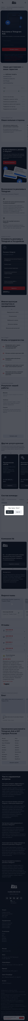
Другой (18, 512)
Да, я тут (10, 512)
